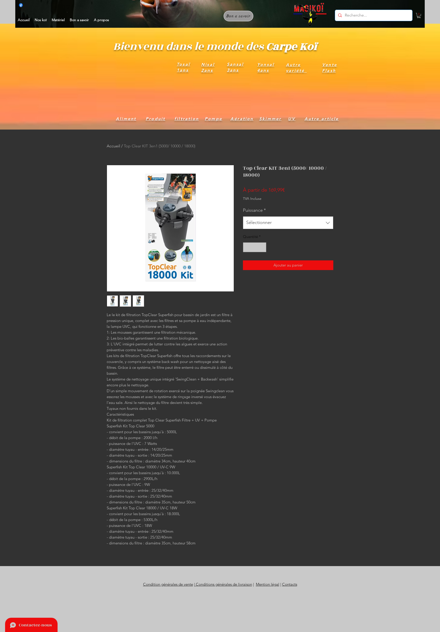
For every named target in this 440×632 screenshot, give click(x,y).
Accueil (113, 146)
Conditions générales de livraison (223, 584)
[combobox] (288, 222)
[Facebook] (20, 5)
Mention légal (267, 584)
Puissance (254, 210)
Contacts (289, 584)
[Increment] (262, 247)
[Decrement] (247, 247)
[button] (419, 15)
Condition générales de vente (168, 584)
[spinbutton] (255, 247)
